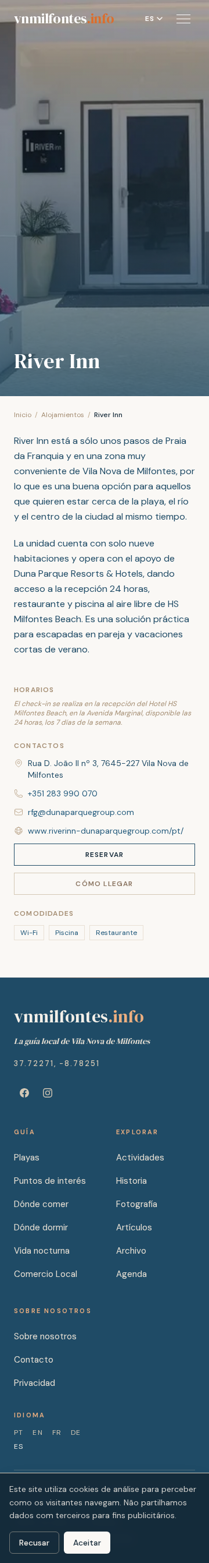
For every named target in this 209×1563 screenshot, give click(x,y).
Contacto (33, 1360)
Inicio (22, 414)
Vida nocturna (42, 1251)
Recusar (34, 1542)
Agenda (131, 1274)
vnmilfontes (64, 18)
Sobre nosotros (45, 1336)
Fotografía (136, 1204)
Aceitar (87, 1542)
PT (18, 1432)
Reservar (104, 854)
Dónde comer (41, 1204)
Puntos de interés (50, 1181)
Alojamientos (62, 414)
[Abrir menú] (183, 18)
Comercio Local (45, 1274)
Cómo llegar (104, 883)
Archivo (131, 1251)
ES (18, 1446)
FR (57, 1432)
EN (37, 1432)
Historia (131, 1181)
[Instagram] (47, 1092)
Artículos (134, 1227)
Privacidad (34, 1383)
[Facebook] (24, 1092)
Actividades (140, 1157)
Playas (26, 1157)
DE (76, 1432)
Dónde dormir (41, 1227)
